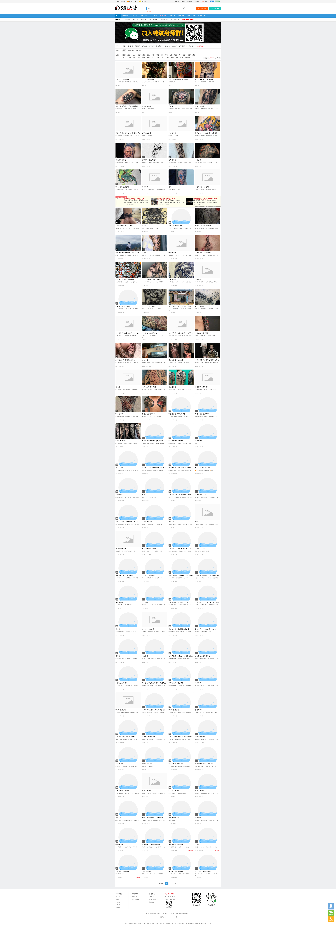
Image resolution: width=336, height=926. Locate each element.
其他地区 (187, 57)
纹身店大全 (191, 15)
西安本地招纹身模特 (122, 790)
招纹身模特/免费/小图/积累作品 (179, 629)
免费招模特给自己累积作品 (124, 225)
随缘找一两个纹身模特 (122, 306)
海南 (162, 55)
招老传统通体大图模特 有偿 (204, 763)
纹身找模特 (198, 710)
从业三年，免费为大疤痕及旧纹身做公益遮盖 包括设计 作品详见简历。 (218, 602)
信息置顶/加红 (152, 899)
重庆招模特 (119, 467)
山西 (157, 57)
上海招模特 (145, 360)
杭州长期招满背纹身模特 (203, 871)
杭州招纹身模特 (174, 710)
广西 (157, 55)
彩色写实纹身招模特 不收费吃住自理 (181, 575)
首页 (117, 15)
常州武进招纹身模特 (122, 187)
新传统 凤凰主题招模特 (202, 467)
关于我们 (117, 897)
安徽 (148, 55)
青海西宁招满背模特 (201, 387)
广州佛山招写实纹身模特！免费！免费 (154, 683)
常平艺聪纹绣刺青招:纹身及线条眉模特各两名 (184, 306)
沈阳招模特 (172, 160)
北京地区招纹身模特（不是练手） (153, 441)
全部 (124, 46)
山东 (134, 55)
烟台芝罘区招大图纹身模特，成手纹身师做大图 (184, 333)
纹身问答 (163, 15)
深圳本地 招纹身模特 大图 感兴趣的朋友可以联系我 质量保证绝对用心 (165, 467)
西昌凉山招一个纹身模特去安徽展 (206, 133)
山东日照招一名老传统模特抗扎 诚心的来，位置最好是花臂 (135, 333)
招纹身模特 (130, 50)
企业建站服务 (135, 899)
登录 (206, 1)
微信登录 (217, 1)
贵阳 (170, 187)
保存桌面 (177, 1)
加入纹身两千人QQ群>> (188, 19)
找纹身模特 (145, 187)
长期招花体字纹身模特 (176, 763)
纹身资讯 (143, 19)
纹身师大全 (202, 15)
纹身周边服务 (164, 19)
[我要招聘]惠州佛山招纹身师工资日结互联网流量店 (207, 199)
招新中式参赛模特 (148, 79)
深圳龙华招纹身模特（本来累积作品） (128, 133)
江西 (189, 55)
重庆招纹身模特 (120, 710)
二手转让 (154, 15)
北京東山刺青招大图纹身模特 (125, 360)
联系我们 (117, 899)
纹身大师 (135, 19)
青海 (180, 55)
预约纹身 (167, 46)
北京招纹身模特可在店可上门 (178, 79)
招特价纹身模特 (147, 871)
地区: (117, 55)
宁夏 (181, 57)
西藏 (148, 57)
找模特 (197, 844)
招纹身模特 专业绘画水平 (177, 414)
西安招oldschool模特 (149, 548)
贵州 (143, 57)
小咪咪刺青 (119, 494)
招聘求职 (125, 15)
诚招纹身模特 (199, 306)
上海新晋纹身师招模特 (202, 656)
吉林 (130, 57)
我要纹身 (172, 15)
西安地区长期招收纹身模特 (124, 575)
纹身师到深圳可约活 (201, 494)
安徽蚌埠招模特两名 (201, 333)
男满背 (171, 106)
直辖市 (129, 55)
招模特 (144, 225)
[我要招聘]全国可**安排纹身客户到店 (134, 199)
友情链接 (117, 904)
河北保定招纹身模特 (148, 306)
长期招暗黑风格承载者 (176, 683)
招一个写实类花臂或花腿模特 (151, 279)
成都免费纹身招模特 (175, 225)
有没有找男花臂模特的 (176, 871)
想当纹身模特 (146, 106)
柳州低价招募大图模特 (149, 333)
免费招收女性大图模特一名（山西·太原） (182, 494)
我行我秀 (134, 15)
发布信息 (203, 8)
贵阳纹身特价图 (174, 817)
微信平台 (198, 1)
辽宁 (193, 55)
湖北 (171, 55)
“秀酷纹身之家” (160, 913)
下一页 (175, 883)
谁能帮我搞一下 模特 (202, 187)
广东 (153, 55)
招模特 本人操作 (200, 548)
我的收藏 (183, 1)
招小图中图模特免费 (148, 736)
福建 (175, 55)
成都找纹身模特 (120, 548)
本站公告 (127, 19)
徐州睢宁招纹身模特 (148, 629)
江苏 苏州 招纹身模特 (149, 160)
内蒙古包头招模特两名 (176, 844)
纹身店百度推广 (153, 19)
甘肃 (177, 57)
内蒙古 (163, 57)
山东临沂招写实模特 (122, 79)
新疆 (172, 57)
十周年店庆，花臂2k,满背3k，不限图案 (182, 548)
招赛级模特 (198, 160)
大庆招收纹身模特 (121, 683)
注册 (203, 1)
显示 (206, 58)
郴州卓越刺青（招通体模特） (204, 79)
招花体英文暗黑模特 (122, 871)
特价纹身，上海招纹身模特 (151, 844)
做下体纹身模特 (147, 133)
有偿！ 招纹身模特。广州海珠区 (152, 817)
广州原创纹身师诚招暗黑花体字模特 (180, 736)
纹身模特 (151, 46)
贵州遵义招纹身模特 (148, 575)
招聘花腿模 (119, 414)
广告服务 (117, 902)
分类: (117, 46)
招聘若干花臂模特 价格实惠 (124, 279)
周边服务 (191, 46)
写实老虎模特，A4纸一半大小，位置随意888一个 (131, 521)
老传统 (117, 387)
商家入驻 (216, 8)
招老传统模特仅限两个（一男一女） (180, 602)
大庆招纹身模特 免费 (149, 387)
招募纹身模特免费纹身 (176, 441)
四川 (134, 57)
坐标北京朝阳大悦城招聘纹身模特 (180, 467)
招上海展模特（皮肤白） (177, 360)
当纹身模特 (172, 133)
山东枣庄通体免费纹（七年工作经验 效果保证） (184, 656)
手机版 (190, 1)
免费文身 (118, 817)
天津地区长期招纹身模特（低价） (206, 629)
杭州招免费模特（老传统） (204, 225)
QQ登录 (212, 1)
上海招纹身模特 (147, 521)
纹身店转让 (144, 15)
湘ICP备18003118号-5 (182, 913)
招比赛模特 (145, 602)
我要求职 (144, 46)
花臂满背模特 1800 (148, 414)
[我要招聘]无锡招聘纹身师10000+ (167, 199)
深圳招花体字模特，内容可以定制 (126, 106)
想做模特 (138, 50)
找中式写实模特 (120, 160)
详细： (118, 50)
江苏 (139, 55)
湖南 (184, 55)
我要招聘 (137, 46)
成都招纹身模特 (200, 106)
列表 (218, 58)
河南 (166, 55)
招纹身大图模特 (147, 763)
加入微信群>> (175, 19)
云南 (139, 57)
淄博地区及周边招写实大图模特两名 (207, 360)
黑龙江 (125, 57)
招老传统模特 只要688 (202, 414)
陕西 (168, 57)
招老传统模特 (173, 279)
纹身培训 (181, 15)
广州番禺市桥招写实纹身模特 (125, 736)
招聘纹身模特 (146, 790)
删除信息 (151, 902)
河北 (153, 57)
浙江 (143, 55)
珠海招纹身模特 (200, 736)
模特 (196, 521)
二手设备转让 (183, 46)
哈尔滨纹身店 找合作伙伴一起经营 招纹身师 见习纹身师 (160, 710)
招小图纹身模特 (174, 790)
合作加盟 (117, 907)
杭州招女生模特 (120, 441)
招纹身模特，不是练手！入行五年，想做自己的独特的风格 (214, 252)
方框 (212, 58)
